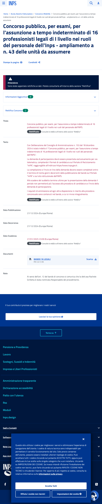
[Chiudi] (83, 439)
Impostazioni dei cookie (68, 493)
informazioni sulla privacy (50, 474)
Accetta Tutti (51, 485)
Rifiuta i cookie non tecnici (33, 493)
